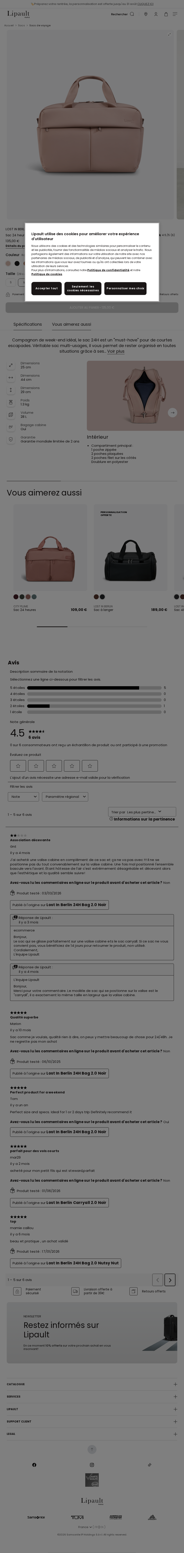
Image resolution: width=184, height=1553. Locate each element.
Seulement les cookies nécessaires (83, 288)
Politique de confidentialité (108, 270)
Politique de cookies (46, 274)
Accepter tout (46, 288)
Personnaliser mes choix (125, 288)
